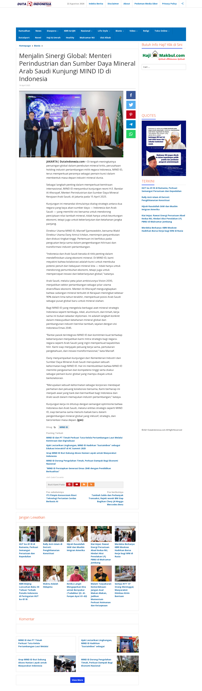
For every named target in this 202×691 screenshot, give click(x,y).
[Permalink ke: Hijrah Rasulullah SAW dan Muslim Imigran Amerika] (77, 534)
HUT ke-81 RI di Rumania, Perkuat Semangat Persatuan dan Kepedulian (28, 550)
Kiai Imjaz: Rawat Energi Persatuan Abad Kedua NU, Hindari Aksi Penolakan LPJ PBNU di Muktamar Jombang (101, 553)
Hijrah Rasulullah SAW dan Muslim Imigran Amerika (76, 547)
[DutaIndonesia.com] (34, 3)
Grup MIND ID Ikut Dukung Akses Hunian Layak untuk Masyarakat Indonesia (32, 662)
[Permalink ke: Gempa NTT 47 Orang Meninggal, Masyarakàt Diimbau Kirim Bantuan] (125, 573)
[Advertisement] (101, 17)
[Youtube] (76, 484)
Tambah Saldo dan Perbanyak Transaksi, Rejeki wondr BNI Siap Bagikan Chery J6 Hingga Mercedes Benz (106, 498)
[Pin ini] (131, 114)
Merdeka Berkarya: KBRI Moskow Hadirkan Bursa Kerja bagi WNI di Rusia (125, 550)
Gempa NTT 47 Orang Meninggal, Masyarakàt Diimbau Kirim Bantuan (124, 590)
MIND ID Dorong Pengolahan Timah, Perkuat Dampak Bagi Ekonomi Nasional (97, 662)
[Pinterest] (69, 484)
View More (77, 680)
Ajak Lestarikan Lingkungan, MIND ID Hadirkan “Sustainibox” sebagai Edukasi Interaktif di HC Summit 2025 (96, 646)
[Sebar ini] (131, 95)
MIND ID (64, 427)
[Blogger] (84, 484)
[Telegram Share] (131, 124)
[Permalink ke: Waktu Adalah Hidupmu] (53, 573)
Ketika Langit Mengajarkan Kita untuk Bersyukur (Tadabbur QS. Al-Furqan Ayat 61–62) (77, 590)
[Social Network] (182, 3)
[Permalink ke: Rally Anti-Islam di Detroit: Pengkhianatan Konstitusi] (53, 534)
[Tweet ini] (131, 105)
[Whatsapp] (131, 134)
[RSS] (91, 484)
